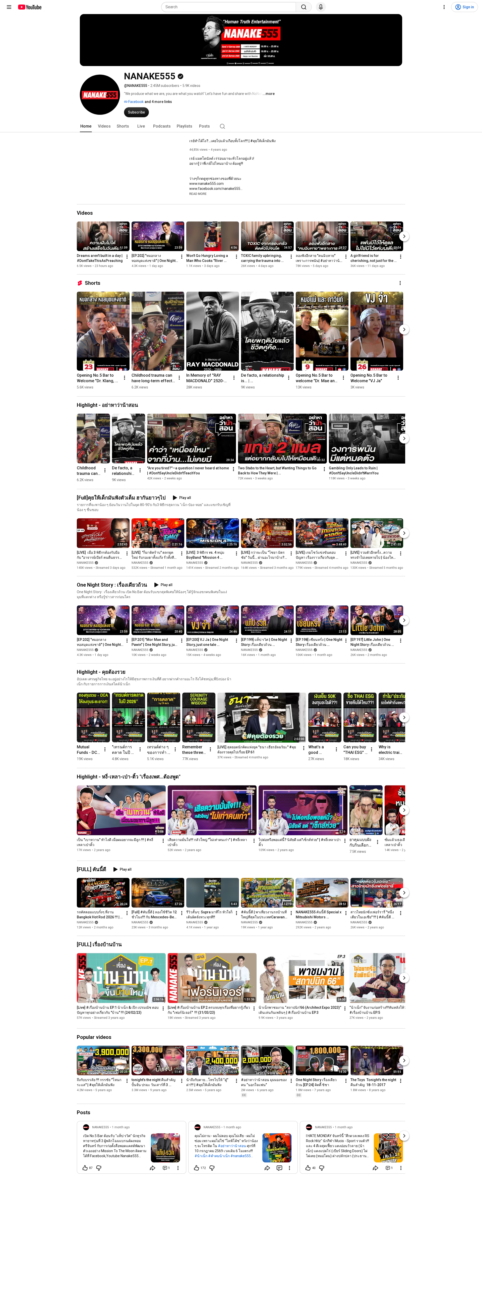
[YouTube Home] (29, 7)
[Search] (304, 7)
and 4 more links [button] (158, 102)
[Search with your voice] (321, 7)
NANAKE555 (85, 563)
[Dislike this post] (99, 1168)
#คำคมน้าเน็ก (219, 1156)
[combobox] (230, 7)
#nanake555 (240, 1156)
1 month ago (121, 1127)
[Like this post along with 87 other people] (85, 1168)
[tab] (86, 126)
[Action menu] (178, 1168)
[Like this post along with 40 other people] (308, 1168)
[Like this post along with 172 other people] (197, 1168)
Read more (198, 194)
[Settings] (444, 7)
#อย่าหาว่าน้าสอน (232, 1146)
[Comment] (279, 1168)
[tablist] (241, 126)
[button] (198, 193)
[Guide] (9, 7)
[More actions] (127, 257)
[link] (131, 1148)
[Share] (153, 1168)
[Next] (404, 236)
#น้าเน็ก (201, 1156)
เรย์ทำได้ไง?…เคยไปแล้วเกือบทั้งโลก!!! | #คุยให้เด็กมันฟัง (232, 141)
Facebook (136, 102)
